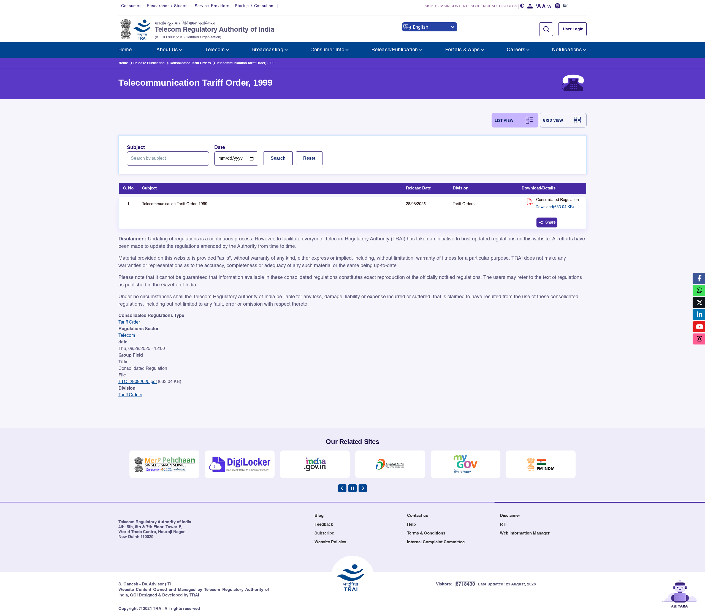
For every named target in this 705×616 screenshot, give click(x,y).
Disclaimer (510, 516)
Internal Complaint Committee (436, 542)
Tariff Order (129, 322)
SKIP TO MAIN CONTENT (446, 6)
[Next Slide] (363, 488)
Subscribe (324, 533)
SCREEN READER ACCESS (494, 6)
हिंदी (565, 6)
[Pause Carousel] (352, 488)
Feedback (323, 524)
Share (550, 222)
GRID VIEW (553, 120)
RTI (503, 524)
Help (411, 524)
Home (123, 63)
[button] (522, 6)
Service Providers (212, 6)
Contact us (417, 516)
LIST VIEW (504, 120)
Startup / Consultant (255, 6)
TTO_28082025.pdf (137, 382)
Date (219, 147)
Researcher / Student (168, 6)
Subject (136, 147)
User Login (573, 29)
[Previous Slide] (342, 488)
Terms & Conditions (426, 533)
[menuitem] (125, 50)
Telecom (126, 335)
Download (555, 207)
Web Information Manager (525, 533)
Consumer (131, 6)
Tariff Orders (130, 395)
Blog (319, 516)
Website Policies (330, 542)
